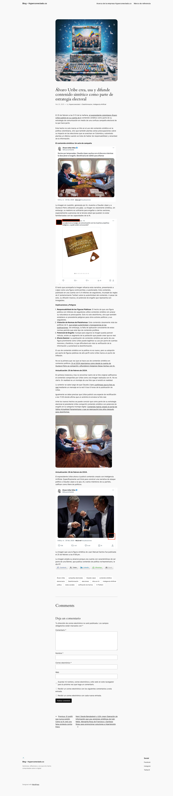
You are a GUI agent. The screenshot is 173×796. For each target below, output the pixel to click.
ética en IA (95, 581)
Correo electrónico (63, 663)
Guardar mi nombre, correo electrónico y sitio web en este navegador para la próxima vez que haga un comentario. (86, 683)
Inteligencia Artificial (99, 104)
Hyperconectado (74, 104)
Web (57, 672)
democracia (61, 581)
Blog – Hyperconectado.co (34, 3)
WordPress (35, 784)
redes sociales (69, 585)
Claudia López (91, 578)
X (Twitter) (99, 585)
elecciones (85, 581)
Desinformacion (87, 104)
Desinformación (73, 581)
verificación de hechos (85, 585)
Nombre (59, 653)
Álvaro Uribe (61, 578)
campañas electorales (75, 578)
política (59, 585)
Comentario (60, 630)
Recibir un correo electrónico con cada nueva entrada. (80, 696)
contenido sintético (105, 578)
